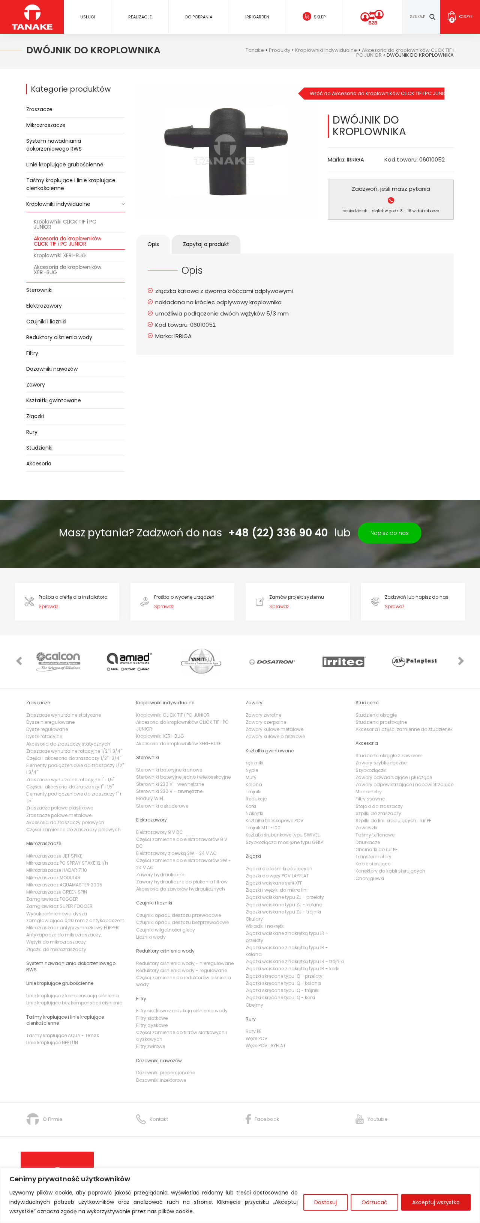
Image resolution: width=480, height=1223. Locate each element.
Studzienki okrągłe (376, 715)
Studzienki (39, 447)
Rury (32, 432)
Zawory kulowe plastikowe (275, 736)
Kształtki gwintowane (53, 400)
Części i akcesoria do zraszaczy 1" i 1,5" (70, 787)
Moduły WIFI (149, 798)
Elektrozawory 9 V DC (159, 832)
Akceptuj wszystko (436, 1202)
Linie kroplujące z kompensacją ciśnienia (72, 995)
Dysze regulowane (47, 729)
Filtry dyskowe (152, 1025)
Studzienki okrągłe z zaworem (389, 755)
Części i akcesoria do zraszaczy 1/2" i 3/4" (73, 758)
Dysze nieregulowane (50, 722)
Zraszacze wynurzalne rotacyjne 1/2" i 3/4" (74, 751)
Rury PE (253, 1031)
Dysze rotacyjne (44, 736)
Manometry (369, 791)
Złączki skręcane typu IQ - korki (280, 997)
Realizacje (140, 17)
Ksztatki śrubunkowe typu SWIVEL (283, 835)
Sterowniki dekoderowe (162, 806)
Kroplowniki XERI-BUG (60, 255)
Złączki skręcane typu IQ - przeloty (284, 976)
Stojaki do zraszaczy (379, 806)
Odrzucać (374, 1202)
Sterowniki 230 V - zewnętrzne (169, 791)
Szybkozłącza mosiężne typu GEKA (285, 842)
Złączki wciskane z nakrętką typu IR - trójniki (295, 961)
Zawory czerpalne (266, 722)
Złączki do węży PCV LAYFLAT (277, 876)
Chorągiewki (370, 878)
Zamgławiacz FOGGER (52, 899)
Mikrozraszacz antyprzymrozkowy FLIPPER (72, 927)
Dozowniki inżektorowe (161, 1080)
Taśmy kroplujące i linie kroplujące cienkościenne (71, 184)
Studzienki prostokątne (381, 722)
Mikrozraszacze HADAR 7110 (56, 870)
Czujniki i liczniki (46, 321)
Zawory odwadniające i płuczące (394, 777)
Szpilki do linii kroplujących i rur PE (393, 820)
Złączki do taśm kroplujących (279, 868)
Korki (251, 806)
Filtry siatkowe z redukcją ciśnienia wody (182, 1010)
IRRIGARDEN (257, 17)
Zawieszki (366, 827)
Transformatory (374, 856)
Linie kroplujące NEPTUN (52, 1042)
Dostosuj (325, 1202)
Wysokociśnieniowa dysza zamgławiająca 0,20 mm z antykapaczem (75, 917)
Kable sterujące (373, 864)
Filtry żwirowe (150, 1046)
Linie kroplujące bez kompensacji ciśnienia (74, 1003)
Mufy (251, 777)
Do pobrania (198, 17)
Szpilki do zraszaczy (378, 813)
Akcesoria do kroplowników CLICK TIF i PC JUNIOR (67, 241)
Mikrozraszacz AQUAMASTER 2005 (64, 885)
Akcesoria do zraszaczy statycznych (68, 744)
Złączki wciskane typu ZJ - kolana (284, 904)
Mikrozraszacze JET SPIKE (54, 856)
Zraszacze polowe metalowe (59, 815)
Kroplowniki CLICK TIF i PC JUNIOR (65, 224)
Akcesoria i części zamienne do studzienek (404, 729)
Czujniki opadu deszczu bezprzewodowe (182, 922)
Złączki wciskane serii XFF (274, 883)
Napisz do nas (389, 533)
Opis (153, 244)
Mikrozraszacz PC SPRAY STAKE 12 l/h (67, 863)
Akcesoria (38, 463)
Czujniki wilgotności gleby (165, 930)
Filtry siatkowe (152, 1018)
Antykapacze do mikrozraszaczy (63, 935)
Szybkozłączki (371, 770)
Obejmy (254, 1005)
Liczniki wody (151, 937)
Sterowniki (39, 290)
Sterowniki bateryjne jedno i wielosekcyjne (183, 777)
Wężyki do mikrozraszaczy (56, 942)
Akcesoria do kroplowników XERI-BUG (67, 269)
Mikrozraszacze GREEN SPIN (56, 892)
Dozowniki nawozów (52, 369)
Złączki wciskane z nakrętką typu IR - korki (292, 968)
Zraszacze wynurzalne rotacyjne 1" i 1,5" (70, 779)
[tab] (153, 244)
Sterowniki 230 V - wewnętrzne (170, 784)
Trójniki (253, 791)
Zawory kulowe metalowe (274, 729)
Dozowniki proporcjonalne (165, 1072)
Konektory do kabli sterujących (390, 871)
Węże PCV (256, 1038)
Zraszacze (39, 109)
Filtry (32, 353)
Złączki (35, 416)
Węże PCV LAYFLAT (266, 1045)
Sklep (320, 17)
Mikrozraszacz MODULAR (53, 877)
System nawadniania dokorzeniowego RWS (54, 144)
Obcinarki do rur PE (377, 849)
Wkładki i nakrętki (265, 926)
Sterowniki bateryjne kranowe (169, 770)
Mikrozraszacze (46, 125)
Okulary (254, 919)
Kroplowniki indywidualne (58, 204)
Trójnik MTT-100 (263, 827)
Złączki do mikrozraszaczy (56, 949)
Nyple (252, 770)
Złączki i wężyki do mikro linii (277, 890)
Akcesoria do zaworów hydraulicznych (180, 889)
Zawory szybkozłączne (381, 762)
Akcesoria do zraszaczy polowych (65, 822)
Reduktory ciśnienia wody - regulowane (181, 970)
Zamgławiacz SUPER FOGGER (59, 906)
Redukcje (256, 799)
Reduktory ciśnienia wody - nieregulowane (185, 963)
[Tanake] (32, 17)
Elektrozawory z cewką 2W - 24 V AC (176, 853)
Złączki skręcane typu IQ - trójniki (283, 990)
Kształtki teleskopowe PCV (274, 820)
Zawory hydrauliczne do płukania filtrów (182, 882)
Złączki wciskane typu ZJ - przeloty (285, 897)
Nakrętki (254, 813)
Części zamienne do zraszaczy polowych (73, 829)
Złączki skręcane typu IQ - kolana (283, 983)
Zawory (35, 384)
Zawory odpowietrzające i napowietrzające (404, 784)
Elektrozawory (44, 306)
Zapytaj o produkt (206, 244)
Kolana (254, 784)
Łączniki (254, 762)
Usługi (87, 17)
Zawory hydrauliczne (160, 874)
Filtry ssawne (370, 799)
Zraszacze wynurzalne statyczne (63, 715)
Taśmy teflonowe (375, 835)
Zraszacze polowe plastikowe (59, 808)
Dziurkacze (368, 842)
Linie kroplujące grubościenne (65, 164)
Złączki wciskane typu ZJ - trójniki (283, 912)
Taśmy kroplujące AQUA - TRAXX (62, 1035)
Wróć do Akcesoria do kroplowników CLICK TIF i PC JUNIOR (377, 93)
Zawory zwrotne (263, 715)
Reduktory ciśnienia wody (59, 337)
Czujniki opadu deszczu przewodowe (178, 915)
